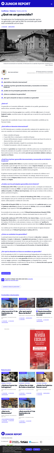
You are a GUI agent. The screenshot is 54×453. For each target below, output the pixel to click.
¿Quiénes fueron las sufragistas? (9, 386)
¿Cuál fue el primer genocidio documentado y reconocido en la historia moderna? (26, 86)
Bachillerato (12, 26)
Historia (13, 11)
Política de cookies (18, 451)
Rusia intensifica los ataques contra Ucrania (43, 313)
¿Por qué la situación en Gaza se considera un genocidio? (21, 98)
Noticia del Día (22, 11)
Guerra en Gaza (6, 273)
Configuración (46, 449)
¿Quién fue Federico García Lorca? (44, 386)
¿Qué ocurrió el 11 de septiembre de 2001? (9, 313)
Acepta (28, 449)
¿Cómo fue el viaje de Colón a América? (27, 386)
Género (3, 383)
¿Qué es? (6, 78)
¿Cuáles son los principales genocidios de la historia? (20, 90)
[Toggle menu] (51, 4)
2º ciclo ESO (4, 26)
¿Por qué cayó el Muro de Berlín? (25, 312)
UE (37, 309)
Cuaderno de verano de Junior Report (11, 286)
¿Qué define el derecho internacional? (15, 82)
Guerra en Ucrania (44, 309)
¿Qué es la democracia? (6, 412)
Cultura (38, 383)
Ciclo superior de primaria (8, 419)
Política (28, 309)
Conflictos (4, 11)
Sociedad (21, 383)
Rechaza (36, 449)
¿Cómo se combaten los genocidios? (15, 94)
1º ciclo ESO (4, 321)
